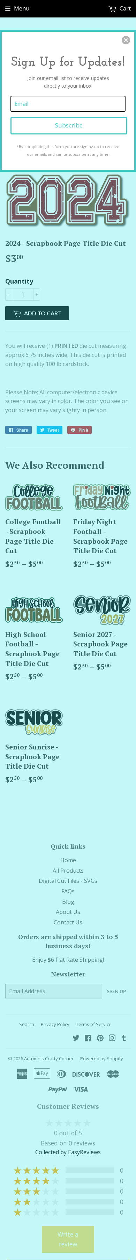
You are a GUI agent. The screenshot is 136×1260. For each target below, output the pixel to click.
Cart (124, 8)
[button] (126, 40)
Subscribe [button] (69, 125)
